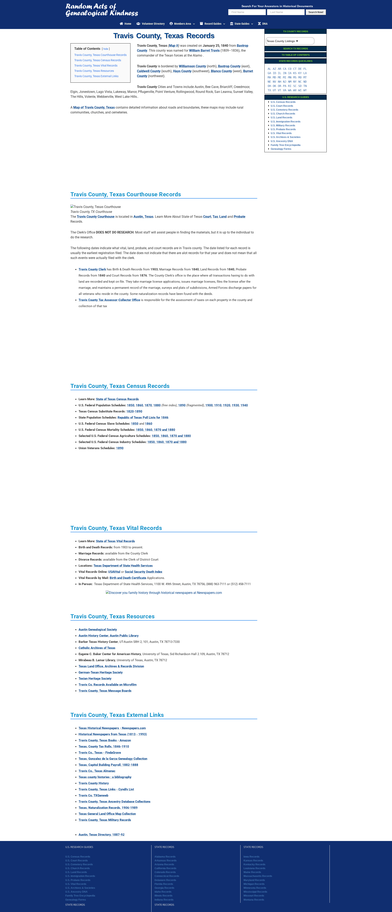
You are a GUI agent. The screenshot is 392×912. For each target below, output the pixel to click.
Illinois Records (164, 895)
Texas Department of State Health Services (123, 566)
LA (305, 73)
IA (289, 73)
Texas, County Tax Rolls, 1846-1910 (104, 746)
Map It (173, 46)
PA (284, 86)
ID (274, 73)
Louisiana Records (254, 868)
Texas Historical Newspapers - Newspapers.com (112, 728)
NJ (284, 81)
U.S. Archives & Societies (286, 137)
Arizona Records (164, 864)
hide (105, 48)
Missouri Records (254, 895)
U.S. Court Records (282, 105)
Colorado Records (165, 872)
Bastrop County (229, 66)
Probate (239, 217)
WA (289, 90)
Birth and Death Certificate (128, 578)
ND (305, 81)
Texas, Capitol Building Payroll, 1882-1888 (108, 765)
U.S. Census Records (283, 102)
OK (274, 86)
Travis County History (94, 783)
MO (300, 77)
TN (305, 86)
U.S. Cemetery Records (284, 109)
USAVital (114, 572)
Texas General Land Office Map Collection (107, 814)
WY (305, 90)
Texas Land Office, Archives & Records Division (111, 666)
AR (279, 68)
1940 (244, 405)
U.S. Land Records (281, 117)
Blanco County (221, 71)
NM (289, 81)
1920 (226, 405)
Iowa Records (251, 856)
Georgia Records (164, 887)
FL (305, 68)
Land (223, 217)
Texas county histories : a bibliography (105, 777)
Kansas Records (253, 860)
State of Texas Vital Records (115, 541)
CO (289, 68)
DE (300, 68)
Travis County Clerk (92, 269)
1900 (209, 405)
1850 (130, 405)
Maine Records (252, 872)
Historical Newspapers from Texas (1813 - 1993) (113, 734)
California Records (165, 868)
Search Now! (315, 12)
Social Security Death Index (143, 572)
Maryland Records (254, 880)
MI (284, 77)
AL (269, 68)
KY (300, 73)
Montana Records (254, 899)
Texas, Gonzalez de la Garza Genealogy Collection (113, 759)
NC (300, 81)
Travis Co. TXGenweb (93, 795)
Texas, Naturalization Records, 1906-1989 (108, 808)
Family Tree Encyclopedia (286, 145)
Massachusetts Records (258, 876)
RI (289, 86)
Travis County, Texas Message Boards (105, 691)
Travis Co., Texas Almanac (97, 771)
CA (284, 68)
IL (279, 73)
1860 (139, 405)
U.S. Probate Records (283, 129)
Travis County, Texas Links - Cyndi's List (106, 789)
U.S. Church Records (283, 113)
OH (269, 86)
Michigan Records (254, 884)
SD (300, 86)
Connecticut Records (167, 876)
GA (269, 73)
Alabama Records (165, 856)
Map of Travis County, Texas (94, 107)
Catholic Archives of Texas (97, 648)
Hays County (182, 71)
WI (300, 90)
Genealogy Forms (281, 149)
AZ (274, 68)
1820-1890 (134, 411)
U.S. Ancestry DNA (282, 141)
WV (294, 90)
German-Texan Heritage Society (101, 672)
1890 (182, 405)
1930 (235, 405)
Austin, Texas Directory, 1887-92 (102, 834)
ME (279, 77)
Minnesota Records (255, 887)
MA (269, 77)
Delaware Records (165, 880)
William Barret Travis (204, 50)
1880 (157, 405)
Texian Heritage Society (95, 678)
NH (279, 81)
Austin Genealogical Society (98, 629)
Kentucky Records (254, 864)
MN (289, 77)
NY (294, 81)
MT (305, 77)
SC (294, 86)
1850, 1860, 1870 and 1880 (155, 430)
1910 (218, 405)
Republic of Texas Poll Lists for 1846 (143, 417)
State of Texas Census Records (117, 399)
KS (294, 73)
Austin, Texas (143, 217)
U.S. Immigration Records (286, 121)
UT (274, 90)
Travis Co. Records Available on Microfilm (108, 684)
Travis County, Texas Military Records (105, 820)
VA (284, 90)
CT (294, 68)
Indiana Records (164, 899)
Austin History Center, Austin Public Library (109, 636)
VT (279, 90)
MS (294, 77)
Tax (215, 217)
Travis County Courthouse (96, 217)
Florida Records (164, 884)
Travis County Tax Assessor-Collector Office (109, 300)
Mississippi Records (255, 891)
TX (269, 90)
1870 (148, 405)
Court (207, 217)
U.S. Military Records (283, 125)
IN (284, 73)
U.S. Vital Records (281, 133)
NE (269, 81)
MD (274, 77)
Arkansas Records (166, 860)
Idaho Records (163, 891)
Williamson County (192, 66)
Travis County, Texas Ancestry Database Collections (114, 801)
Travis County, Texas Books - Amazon (105, 740)
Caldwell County (148, 71)
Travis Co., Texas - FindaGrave (100, 752)
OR (279, 86)
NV (274, 81)
